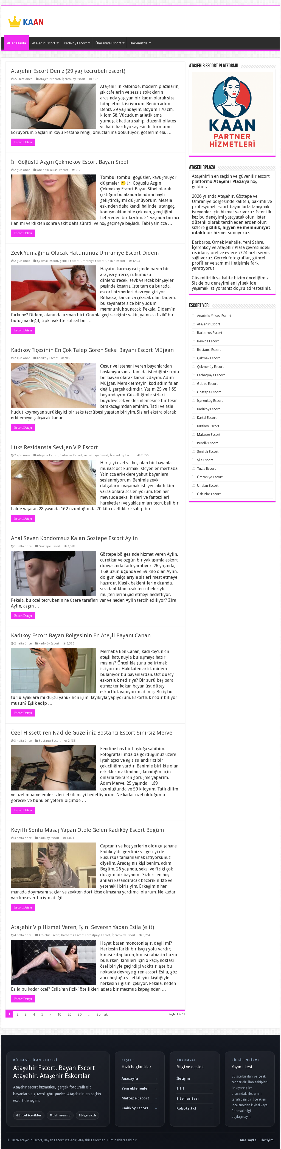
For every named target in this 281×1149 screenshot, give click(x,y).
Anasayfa (19, 43)
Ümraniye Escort (108, 43)
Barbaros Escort (71, 455)
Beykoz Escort (208, 341)
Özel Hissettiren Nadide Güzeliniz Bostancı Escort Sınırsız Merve (91, 732)
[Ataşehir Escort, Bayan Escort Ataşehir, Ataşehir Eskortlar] (26, 20)
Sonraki (102, 1014)
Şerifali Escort (69, 261)
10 (59, 1014)
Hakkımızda (139, 43)
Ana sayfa (248, 1140)
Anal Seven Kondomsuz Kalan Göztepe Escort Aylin (74, 538)
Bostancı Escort (50, 741)
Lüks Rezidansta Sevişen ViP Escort (54, 447)
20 (69, 1014)
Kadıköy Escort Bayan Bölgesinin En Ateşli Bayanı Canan (81, 635)
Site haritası (187, 1098)
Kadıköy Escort (75, 43)
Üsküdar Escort (209, 494)
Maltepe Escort (208, 434)
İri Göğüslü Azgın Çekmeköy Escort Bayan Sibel (69, 162)
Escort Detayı (23, 142)
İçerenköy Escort (73, 79)
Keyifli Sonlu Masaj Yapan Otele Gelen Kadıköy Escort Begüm (87, 830)
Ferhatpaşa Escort (96, 455)
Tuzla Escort (206, 468)
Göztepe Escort (49, 546)
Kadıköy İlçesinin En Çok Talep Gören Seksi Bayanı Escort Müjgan (92, 350)
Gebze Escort (207, 384)
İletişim (183, 1078)
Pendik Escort (207, 443)
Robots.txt (186, 1108)
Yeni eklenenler (135, 1088)
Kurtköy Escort (208, 426)
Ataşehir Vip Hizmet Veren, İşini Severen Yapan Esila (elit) (82, 927)
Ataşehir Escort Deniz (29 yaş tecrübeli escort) (68, 71)
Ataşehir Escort (43, 43)
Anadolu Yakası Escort (52, 170)
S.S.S (180, 1089)
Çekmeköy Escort (210, 367)
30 (80, 1014)
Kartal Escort (207, 418)
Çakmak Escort (47, 261)
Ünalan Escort (115, 261)
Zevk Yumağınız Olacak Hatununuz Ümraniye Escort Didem (85, 253)
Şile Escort (205, 460)
